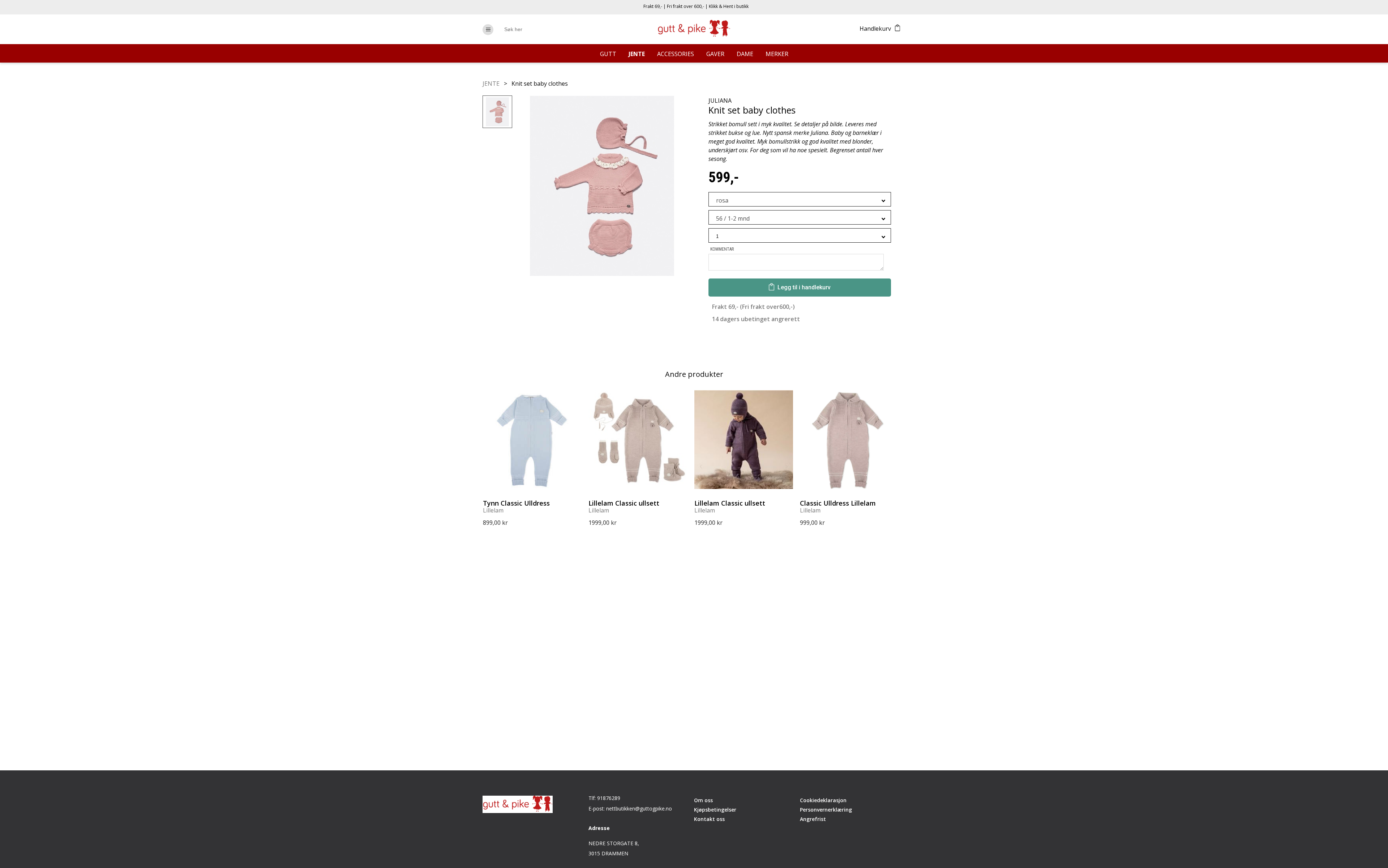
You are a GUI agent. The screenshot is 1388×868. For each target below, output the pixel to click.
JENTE (492, 84)
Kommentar (722, 249)
